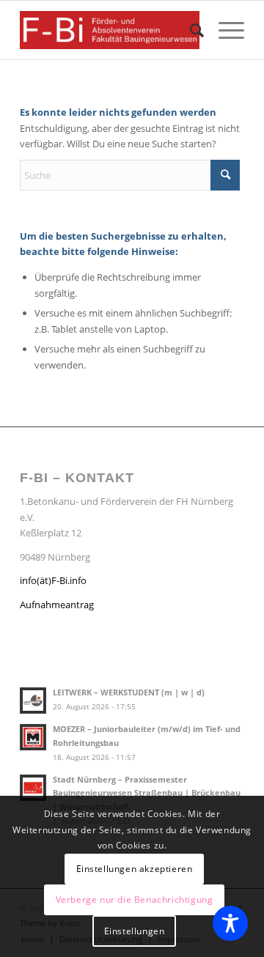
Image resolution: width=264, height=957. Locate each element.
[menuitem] (189, 30)
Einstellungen (134, 931)
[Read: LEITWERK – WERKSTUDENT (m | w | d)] (33, 700)
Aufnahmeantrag (57, 604)
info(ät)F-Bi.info (53, 580)
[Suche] (189, 30)
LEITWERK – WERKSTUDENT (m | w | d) (129, 692)
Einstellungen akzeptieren (134, 868)
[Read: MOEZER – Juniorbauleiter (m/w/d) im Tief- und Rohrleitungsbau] (33, 737)
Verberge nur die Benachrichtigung (134, 899)
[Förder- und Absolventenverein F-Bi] (109, 30)
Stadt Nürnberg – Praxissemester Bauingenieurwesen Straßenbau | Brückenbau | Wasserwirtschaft (147, 793)
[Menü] (224, 30)
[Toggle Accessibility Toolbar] (230, 923)
